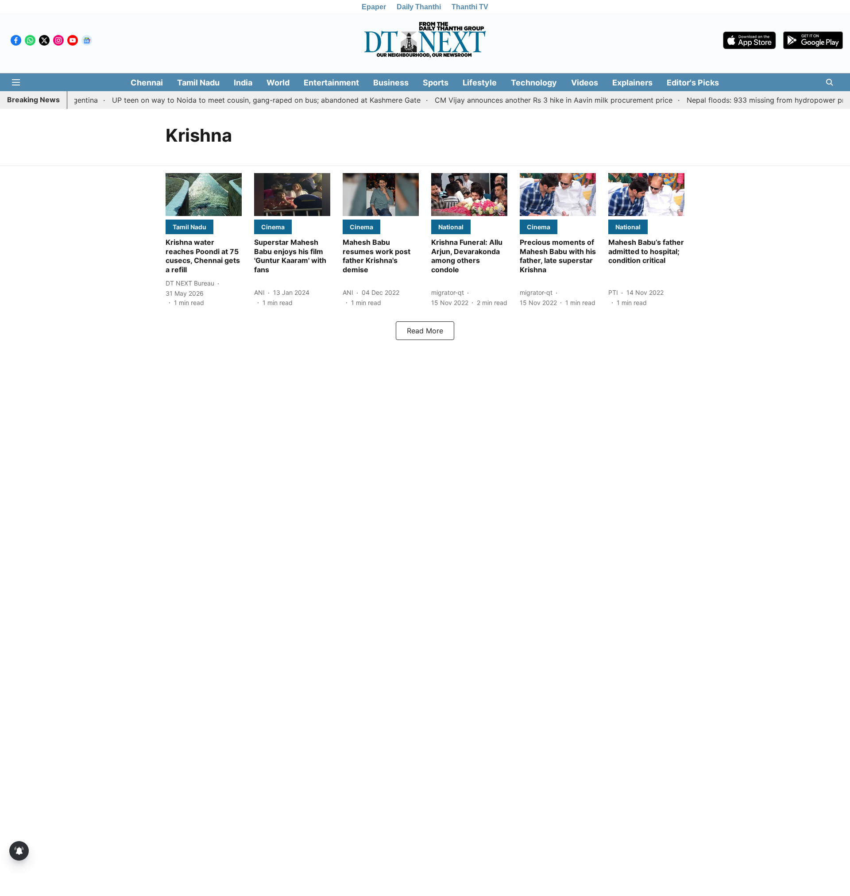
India (243, 82)
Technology (534, 82)
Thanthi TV (470, 7)
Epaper (374, 7)
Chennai (147, 82)
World (278, 82)
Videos (584, 82)
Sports (435, 82)
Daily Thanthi (419, 7)
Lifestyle (480, 82)
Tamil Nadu (198, 82)
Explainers (632, 82)
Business (391, 82)
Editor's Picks (693, 82)
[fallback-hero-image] (204, 194)
